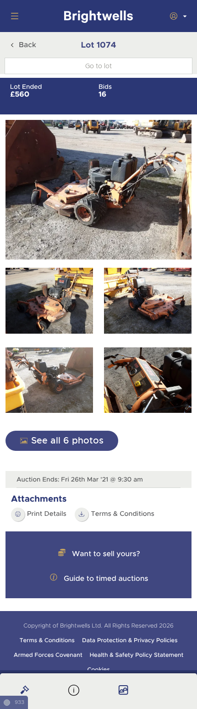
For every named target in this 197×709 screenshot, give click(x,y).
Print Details (46, 514)
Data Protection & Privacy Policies (130, 640)
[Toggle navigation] (13, 16)
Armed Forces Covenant (48, 655)
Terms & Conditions (46, 640)
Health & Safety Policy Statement (137, 655)
